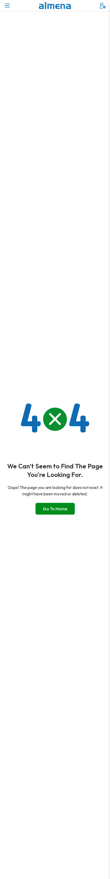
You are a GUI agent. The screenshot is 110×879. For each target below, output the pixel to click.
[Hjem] (55, 5)
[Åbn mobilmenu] (7, 6)
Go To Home (55, 508)
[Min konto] (103, 6)
